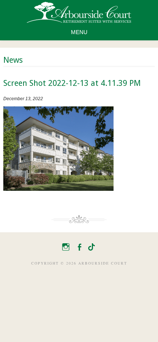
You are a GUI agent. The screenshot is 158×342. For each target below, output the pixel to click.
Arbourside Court (79, 12)
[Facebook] (78, 246)
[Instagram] (65, 246)
